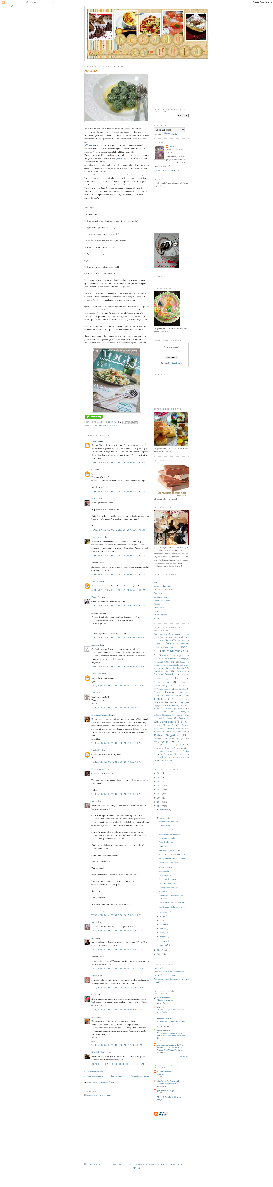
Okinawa (182, 718)
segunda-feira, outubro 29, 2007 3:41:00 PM (118, 529)
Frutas (168, 691)
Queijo (164, 741)
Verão (187, 757)
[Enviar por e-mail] (124, 422)
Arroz (186, 637)
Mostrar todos (184, 1056)
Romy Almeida (97, 769)
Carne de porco (177, 655)
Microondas (158, 712)
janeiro (163, 944)
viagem (169, 760)
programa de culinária (162, 738)
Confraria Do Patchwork (168, 1080)
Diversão (157, 678)
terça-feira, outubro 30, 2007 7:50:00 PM (116, 1044)
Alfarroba (161, 637)
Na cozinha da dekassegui (165, 975)
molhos (156, 715)
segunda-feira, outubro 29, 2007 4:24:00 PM (118, 555)
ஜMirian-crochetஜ (165, 1090)
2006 (159, 950)
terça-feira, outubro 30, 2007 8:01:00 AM (117, 743)
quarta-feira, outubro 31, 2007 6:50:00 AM (117, 1063)
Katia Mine (96, 673)
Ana (93, 1016)
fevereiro (164, 940)
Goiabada (157, 695)
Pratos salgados (160, 614)
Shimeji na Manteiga (165, 1000)
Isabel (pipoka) (97, 537)
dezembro (164, 809)
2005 (159, 954)
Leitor (171, 702)
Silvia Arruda (97, 581)
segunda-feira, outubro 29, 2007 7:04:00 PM (118, 590)
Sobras (167, 748)
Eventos (174, 685)
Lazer (181, 699)
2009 (159, 797)
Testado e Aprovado (165, 751)
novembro (164, 813)
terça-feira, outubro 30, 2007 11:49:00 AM (117, 987)
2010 (159, 793)
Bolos (185, 647)
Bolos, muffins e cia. (162, 585)
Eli (92, 937)
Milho (173, 712)
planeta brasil (181, 731)
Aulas (159, 640)
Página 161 (164, 891)
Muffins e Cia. (182, 714)
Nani (93, 692)
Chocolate (169, 661)
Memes (157, 603)
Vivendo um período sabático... (169, 1083)
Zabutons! (161, 1074)
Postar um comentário (93, 1070)
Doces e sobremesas (162, 600)
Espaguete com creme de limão (172, 858)
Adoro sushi (159, 968)
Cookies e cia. (160, 593)
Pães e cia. (158, 611)
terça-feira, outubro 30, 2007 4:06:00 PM (116, 1009)
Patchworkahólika (165, 1071)
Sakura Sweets (169, 745)
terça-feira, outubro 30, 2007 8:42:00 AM (117, 793)
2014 (159, 777)
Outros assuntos (160, 607)
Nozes (169, 717)
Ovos (187, 722)
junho (162, 924)
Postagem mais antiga (140, 1075)
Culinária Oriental (163, 674)
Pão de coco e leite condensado (172, 906)
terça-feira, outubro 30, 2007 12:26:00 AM (117, 685)
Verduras (160, 760)
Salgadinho (157, 748)
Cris (93, 994)
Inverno (182, 695)
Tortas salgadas (170, 754)
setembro (164, 912)
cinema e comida (160, 665)
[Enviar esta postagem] (119, 422)
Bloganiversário (170, 647)
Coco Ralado (174, 665)
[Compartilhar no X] (130, 422)
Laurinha (95, 644)
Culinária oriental (161, 596)
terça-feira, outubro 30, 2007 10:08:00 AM (117, 968)
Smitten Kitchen (164, 1018)
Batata (168, 640)
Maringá (183, 705)
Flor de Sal (96, 597)
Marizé (94, 498)
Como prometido (166, 866)
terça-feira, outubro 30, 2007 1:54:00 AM (117, 707)
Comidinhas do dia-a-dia (164, 589)
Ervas (182, 682)
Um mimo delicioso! (167, 879)
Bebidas (157, 582)
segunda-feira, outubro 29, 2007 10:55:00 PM (119, 637)
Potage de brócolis (167, 837)
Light (182, 702)
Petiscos (168, 731)
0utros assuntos (160, 634)
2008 (159, 801)
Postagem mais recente (94, 1075)
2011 (159, 789)
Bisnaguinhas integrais (169, 887)
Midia (166, 712)
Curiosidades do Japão (168, 862)
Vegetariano (177, 757)
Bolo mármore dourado (169, 829)
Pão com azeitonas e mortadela (172, 854)
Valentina (90, 145)
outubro (163, 817)
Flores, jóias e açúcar (168, 846)
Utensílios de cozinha (162, 757)
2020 (159, 773)
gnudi (118, 158)
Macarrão (171, 705)
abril (162, 932)
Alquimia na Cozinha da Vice (170, 1044)
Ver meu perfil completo (167, 170)
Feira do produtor (163, 689)
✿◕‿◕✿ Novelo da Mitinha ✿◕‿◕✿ (169, 1098)
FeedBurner (177, 362)
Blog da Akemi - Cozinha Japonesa (169, 971)
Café (164, 655)
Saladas (182, 745)
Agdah (94, 975)
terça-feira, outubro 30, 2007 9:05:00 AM (117, 915)
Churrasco (183, 662)
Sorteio (185, 747)
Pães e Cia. (168, 725)
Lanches (159, 698)
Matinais (169, 709)
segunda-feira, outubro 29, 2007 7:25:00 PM (118, 605)
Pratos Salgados (108, 425)
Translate (174, 133)
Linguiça (157, 706)
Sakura (156, 745)
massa (156, 708)
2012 (159, 785)
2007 (159, 806)
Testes (178, 751)
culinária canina (180, 671)
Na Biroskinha (163, 997)
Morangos (166, 714)
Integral (169, 695)
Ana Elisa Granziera (99, 714)
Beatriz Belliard (98, 1052)
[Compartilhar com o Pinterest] (136, 422)
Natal (160, 718)
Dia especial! (164, 870)
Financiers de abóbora (168, 821)
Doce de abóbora (166, 842)
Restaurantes (180, 742)
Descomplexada (166, 875)
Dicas (183, 674)
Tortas (156, 618)
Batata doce (181, 640)
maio (162, 928)
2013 (159, 781)
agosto (163, 916)
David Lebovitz (164, 1030)
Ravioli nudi (164, 825)
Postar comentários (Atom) (103, 1081)
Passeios (169, 728)
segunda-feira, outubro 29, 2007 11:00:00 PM (119, 666)
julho (162, 920)
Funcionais (181, 692)
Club (93, 469)
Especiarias (159, 685)
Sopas (176, 748)
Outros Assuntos (165, 721)
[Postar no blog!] (127, 422)
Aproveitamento (174, 637)
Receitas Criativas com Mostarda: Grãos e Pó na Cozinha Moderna (169, 1048)
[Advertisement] (110, 1125)
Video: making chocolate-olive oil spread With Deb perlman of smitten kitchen (171, 1035)
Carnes (157, 658)
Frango (157, 692)
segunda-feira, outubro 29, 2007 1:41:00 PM (118, 462)
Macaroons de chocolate (169, 850)
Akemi (101, 422)
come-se (160, 1006)
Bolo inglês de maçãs (168, 883)
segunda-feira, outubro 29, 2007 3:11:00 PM (118, 491)
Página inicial (117, 1075)
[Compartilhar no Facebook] (133, 422)
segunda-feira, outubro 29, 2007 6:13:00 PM (118, 574)
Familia (186, 686)
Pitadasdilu (96, 750)
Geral (156, 578)
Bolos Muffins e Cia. (175, 650)
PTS (155, 742)
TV (184, 754)
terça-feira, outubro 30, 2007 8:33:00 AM (117, 761)
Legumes (158, 702)
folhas (183, 689)
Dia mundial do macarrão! (170, 833)
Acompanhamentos (180, 634)
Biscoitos (170, 643)
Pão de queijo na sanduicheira (172, 902)
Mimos (182, 711)
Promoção (180, 738)
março (162, 936)
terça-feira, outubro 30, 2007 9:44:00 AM (117, 949)
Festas (175, 689)
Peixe (177, 728)
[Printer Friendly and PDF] (93, 419)
